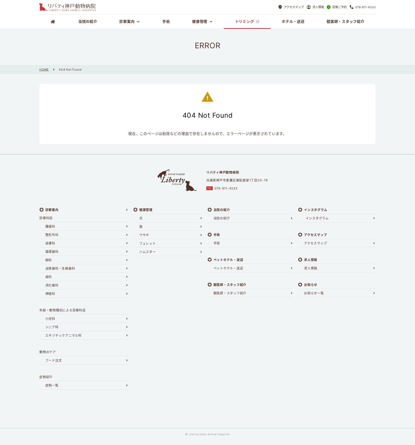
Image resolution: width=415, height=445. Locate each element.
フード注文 (53, 360)
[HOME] (53, 21)
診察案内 (52, 210)
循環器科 (52, 251)
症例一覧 (52, 385)
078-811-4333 (226, 188)
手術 (217, 243)
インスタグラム (317, 218)
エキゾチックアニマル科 (63, 335)
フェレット (147, 243)
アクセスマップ (315, 243)
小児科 (50, 318)
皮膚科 (50, 243)
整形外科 (52, 235)
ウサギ (144, 235)
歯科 (48, 277)
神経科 (50, 293)
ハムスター (147, 252)
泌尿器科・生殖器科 (60, 268)
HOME (44, 69)
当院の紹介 (222, 218)
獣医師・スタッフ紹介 (230, 293)
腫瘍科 (50, 226)
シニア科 (52, 327)
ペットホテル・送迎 (228, 268)
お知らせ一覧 (314, 293)
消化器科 (52, 285)
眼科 (48, 260)
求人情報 (310, 268)
